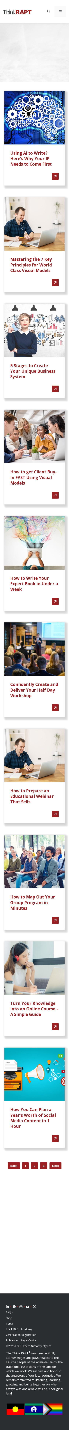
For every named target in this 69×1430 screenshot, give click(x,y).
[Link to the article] (34, 138)
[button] (48, 11)
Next (55, 1166)
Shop (9, 1318)
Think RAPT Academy (19, 1329)
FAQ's (9, 1312)
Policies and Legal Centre (21, 1340)
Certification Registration (21, 1335)
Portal (9, 1323)
